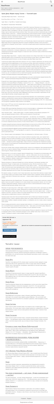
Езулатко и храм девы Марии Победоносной (22, 326)
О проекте (23, 398)
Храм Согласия (11, 315)
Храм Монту (10, 271)
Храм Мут (9, 259)
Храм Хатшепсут (12, 386)
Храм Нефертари (12, 293)
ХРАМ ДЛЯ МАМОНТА (14, 248)
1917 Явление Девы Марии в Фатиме (19, 351)
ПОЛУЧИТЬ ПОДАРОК (9, 230)
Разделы (29, 398)
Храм (7, 362)
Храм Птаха (10, 282)
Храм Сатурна (11, 304)
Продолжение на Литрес (10, 236)
